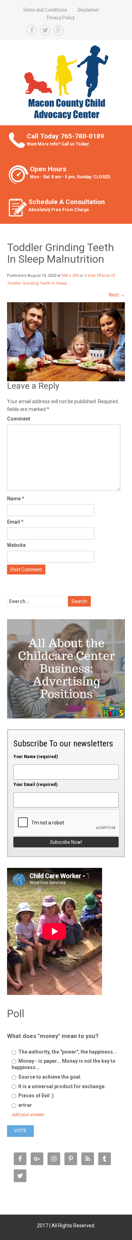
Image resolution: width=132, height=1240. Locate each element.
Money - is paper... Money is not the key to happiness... (63, 1064)
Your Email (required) (35, 784)
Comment (18, 419)
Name (15, 498)
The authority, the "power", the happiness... (67, 1052)
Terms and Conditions (45, 10)
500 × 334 (70, 275)
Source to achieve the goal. (49, 1077)
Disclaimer (88, 10)
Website (16, 545)
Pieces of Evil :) (35, 1095)
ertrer (24, 1105)
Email (15, 522)
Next (117, 295)
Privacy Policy (61, 17)
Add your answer (28, 1114)
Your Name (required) (35, 756)
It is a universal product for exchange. (61, 1086)
